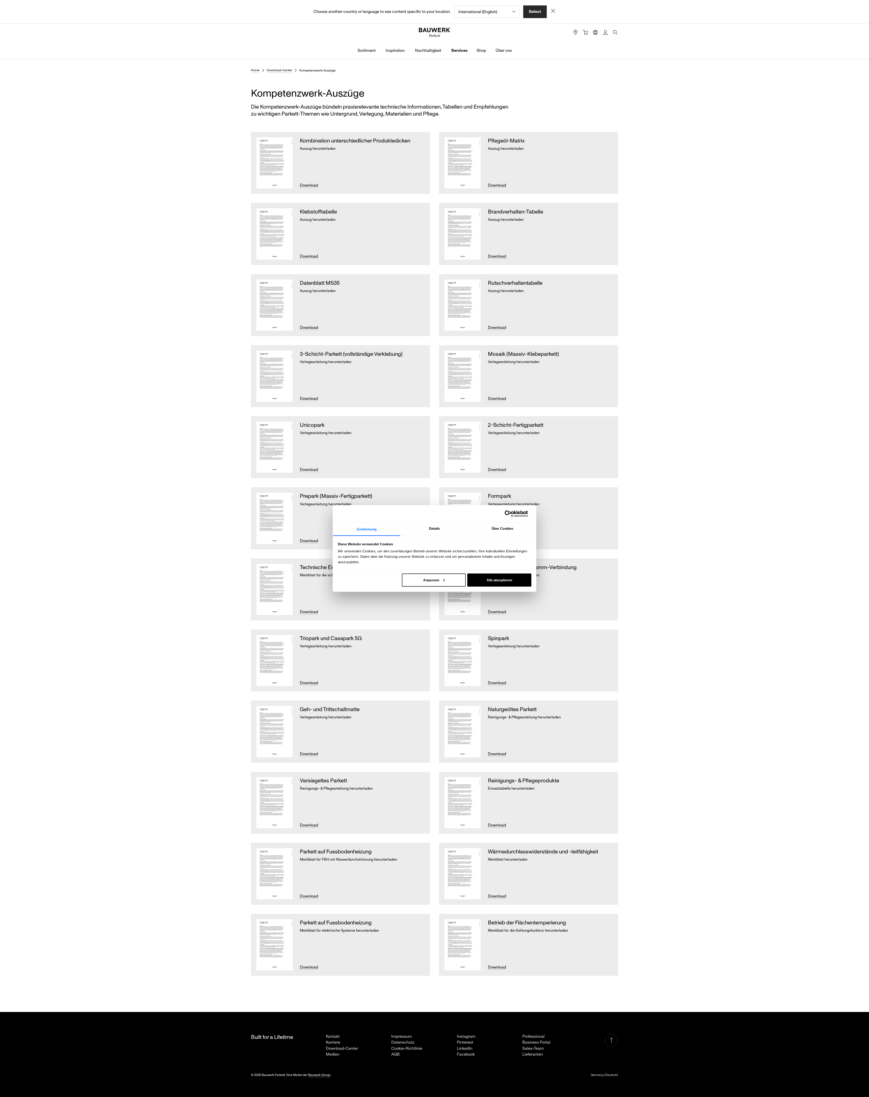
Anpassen (431, 580)
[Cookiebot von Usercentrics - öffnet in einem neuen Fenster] (511, 513)
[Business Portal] (605, 32)
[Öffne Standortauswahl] (595, 32)
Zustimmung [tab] (367, 529)
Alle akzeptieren (499, 580)
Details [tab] (434, 528)
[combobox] (487, 11)
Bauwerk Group (319, 1075)
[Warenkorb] (585, 32)
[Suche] (615, 32)
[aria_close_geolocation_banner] (553, 11)
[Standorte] (575, 32)
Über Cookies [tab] (502, 528)
